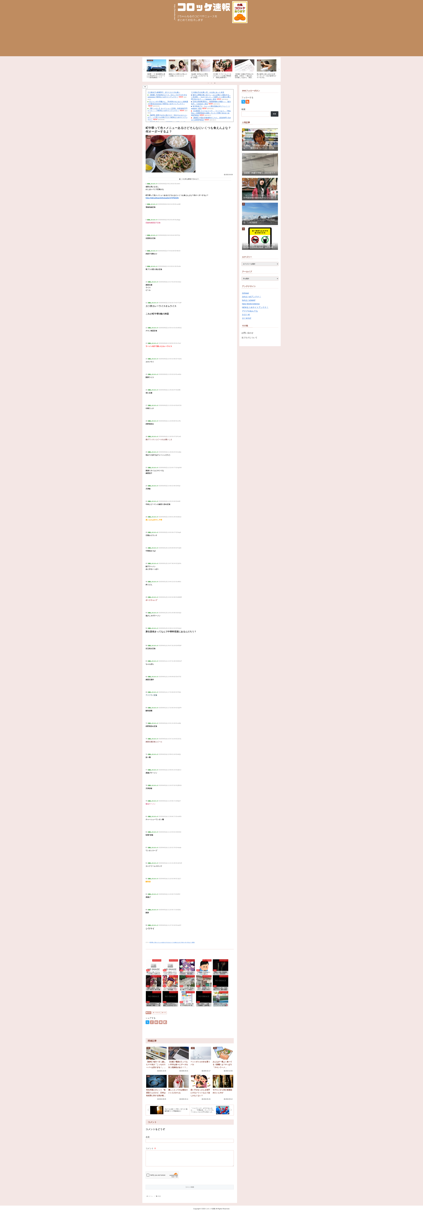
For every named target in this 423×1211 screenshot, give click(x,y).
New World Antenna (251, 304)
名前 (148, 1137)
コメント (151, 1148)
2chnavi (245, 293)
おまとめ (246, 314)
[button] (165, 1022)
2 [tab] (211, 83)
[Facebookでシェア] (152, 1022)
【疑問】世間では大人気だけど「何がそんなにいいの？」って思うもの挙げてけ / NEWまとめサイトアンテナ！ (167, 117)
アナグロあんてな (250, 311)
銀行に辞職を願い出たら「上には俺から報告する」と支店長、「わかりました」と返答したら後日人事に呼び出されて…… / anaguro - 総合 (211, 97)
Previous (144, 69)
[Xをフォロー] (243, 102)
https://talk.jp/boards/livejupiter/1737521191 (162, 198)
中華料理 (157, 1012)
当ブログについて (249, 338)
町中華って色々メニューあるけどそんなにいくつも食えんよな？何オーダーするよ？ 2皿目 (172, 942)
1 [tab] (208, 83)
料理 (164, 1012)
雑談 (149, 1012)
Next (279, 69)
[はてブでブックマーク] (156, 1022)
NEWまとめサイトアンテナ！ (255, 307)
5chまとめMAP (248, 300)
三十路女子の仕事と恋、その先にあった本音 (207, 92)
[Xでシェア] (147, 1022)
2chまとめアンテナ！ (251, 297)
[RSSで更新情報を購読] (247, 102)
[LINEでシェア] (161, 1022)
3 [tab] (215, 83)
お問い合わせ (247, 333)
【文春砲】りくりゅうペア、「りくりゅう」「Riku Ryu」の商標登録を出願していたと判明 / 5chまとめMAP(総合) (211, 113)
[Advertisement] (211, 40)
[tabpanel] (156, 69)
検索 (243, 109)
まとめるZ (246, 318)
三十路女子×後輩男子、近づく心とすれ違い (164, 92)
